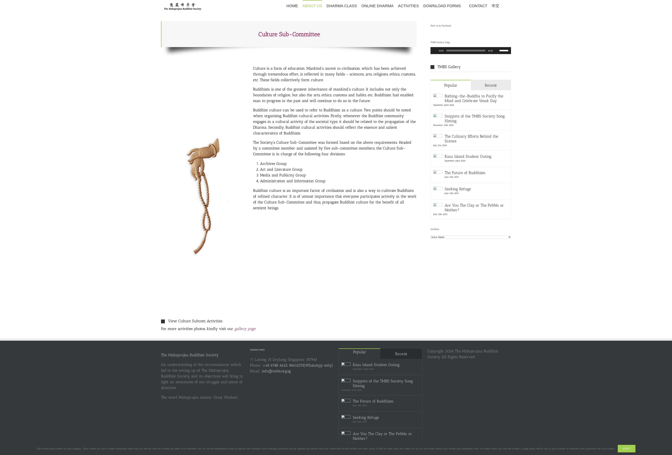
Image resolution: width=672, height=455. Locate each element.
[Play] (435, 50)
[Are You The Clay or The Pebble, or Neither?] (437, 205)
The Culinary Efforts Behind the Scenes (471, 138)
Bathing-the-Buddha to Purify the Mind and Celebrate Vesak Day (474, 98)
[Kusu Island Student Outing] (437, 157)
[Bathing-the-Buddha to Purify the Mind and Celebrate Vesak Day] (437, 96)
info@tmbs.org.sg (276, 371)
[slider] (504, 50)
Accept (626, 448)
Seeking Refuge (458, 189)
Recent (491, 85)
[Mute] (496, 50)
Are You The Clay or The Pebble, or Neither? (474, 207)
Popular (450, 85)
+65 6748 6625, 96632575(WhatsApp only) (297, 365)
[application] (470, 50)
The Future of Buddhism (465, 172)
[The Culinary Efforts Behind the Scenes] (437, 136)
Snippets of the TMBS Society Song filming (475, 118)
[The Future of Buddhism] (437, 173)
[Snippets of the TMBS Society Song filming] (437, 116)
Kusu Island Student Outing (468, 156)
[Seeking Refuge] (437, 189)
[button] (505, 5)
